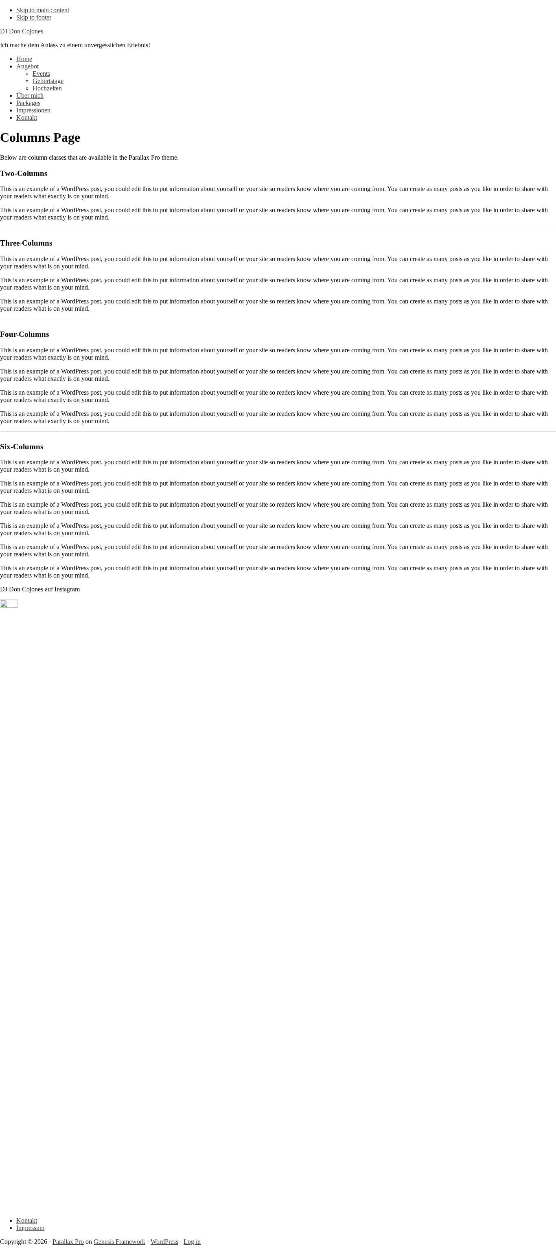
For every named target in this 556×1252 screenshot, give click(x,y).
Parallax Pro (68, 1241)
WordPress (164, 1241)
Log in (192, 1241)
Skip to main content (42, 10)
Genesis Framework (119, 1241)
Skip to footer (33, 17)
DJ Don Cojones (21, 31)
